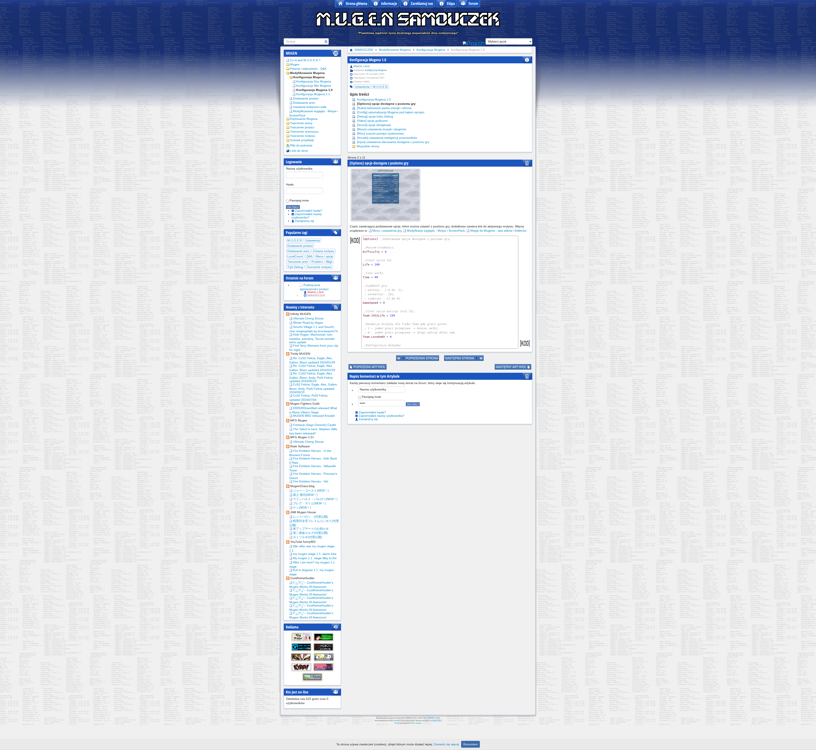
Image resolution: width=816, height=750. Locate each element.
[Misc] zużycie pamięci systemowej (380, 133)
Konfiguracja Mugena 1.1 (313, 94)
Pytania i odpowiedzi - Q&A (308, 68)
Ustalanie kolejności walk (309, 107)
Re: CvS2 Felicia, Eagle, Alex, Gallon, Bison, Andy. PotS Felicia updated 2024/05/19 (311, 377)
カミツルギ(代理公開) (307, 537)
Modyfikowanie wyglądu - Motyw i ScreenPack (313, 113)
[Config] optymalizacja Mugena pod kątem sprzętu (390, 112)
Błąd (329, 261)
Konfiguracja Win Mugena (313, 85)
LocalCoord (295, 256)
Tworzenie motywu (302, 136)
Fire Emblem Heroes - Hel (310, 481)
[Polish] (474, 43)
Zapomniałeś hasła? (308, 210)
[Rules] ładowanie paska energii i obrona (384, 108)
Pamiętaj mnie (299, 200)
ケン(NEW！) (301, 507)
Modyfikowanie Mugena (307, 73)
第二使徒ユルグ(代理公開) (310, 532)
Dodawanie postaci (306, 98)
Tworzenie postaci (302, 127)
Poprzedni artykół (369, 367)
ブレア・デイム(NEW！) (309, 503)
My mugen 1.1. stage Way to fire (314, 558)
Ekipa (451, 3)
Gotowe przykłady (302, 140)
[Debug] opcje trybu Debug (374, 116)
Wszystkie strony (367, 146)
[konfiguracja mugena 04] (385, 195)
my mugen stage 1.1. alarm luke (314, 554)
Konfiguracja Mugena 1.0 (314, 90)
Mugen (294, 64)
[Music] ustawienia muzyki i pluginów (381, 129)
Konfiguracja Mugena (308, 77)
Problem (317, 261)
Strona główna (356, 3)
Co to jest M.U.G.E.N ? (305, 60)
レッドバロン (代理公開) (310, 516)
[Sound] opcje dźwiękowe (373, 125)
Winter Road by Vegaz (307, 322)
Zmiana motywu (323, 251)
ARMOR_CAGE (315, 292)
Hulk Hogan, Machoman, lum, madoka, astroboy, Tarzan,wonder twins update (312, 338)
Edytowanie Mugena (303, 119)
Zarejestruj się (304, 221)
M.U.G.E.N (294, 240)
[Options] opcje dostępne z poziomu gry (386, 103)
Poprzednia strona (421, 358)
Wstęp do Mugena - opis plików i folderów (498, 230)
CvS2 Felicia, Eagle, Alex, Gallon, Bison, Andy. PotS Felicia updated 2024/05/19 (313, 388)
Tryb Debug (295, 267)
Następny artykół (511, 367)
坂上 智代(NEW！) (305, 494)
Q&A (309, 256)
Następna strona (460, 358)
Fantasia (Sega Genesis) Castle (314, 425)
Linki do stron (299, 150)
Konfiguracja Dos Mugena (313, 81)
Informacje (389, 3)
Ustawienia (312, 240)
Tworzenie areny (301, 123)
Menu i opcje (324, 256)
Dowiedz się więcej (446, 744)
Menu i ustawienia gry (386, 230)
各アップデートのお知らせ (310, 528)
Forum (473, 3)
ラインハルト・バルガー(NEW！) (315, 499)
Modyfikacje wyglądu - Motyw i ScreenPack (436, 230)
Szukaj (325, 41)
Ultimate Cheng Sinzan (308, 318)
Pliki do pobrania (301, 145)
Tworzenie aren (297, 261)
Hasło (290, 184)
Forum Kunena (416, 723)
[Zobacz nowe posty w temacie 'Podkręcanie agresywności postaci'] (301, 285)
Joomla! (397, 721)
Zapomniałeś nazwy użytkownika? (306, 215)
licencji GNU (436, 721)
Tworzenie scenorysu (304, 131)
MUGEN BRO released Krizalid (313, 415)
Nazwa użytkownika (299, 168)
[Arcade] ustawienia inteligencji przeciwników (386, 137)
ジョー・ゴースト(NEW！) (310, 490)
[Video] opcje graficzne (372, 120)
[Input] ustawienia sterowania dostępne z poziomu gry (392, 142)
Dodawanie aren (304, 102)
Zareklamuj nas (422, 3)
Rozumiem (470, 744)
